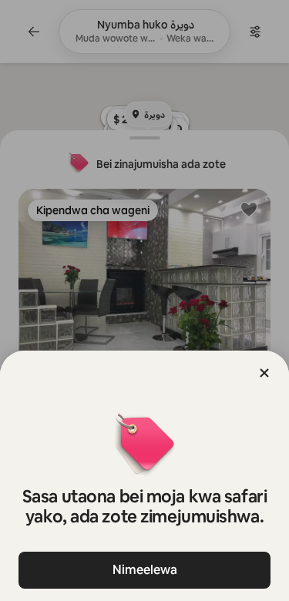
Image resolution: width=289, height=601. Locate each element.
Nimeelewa (145, 570)
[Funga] (264, 373)
